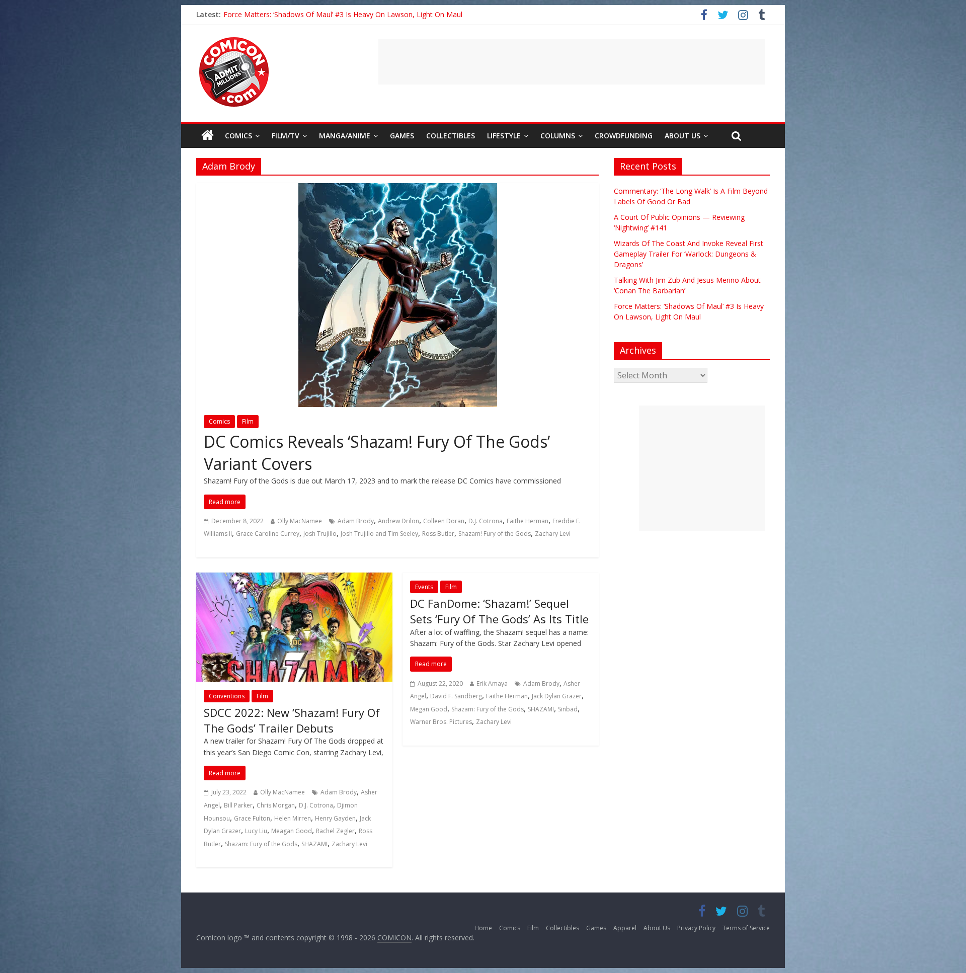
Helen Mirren (292, 818)
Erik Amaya (492, 683)
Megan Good (428, 709)
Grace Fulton (252, 818)
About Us (682, 135)
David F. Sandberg (456, 696)
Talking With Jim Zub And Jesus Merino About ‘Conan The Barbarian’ (333, 14)
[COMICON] (234, 40)
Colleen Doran (443, 521)
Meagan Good (291, 831)
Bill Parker (238, 805)
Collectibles (450, 135)
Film (248, 421)
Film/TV (285, 135)
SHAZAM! (314, 844)
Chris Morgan (276, 805)
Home (483, 928)
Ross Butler (438, 533)
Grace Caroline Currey (267, 533)
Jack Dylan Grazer (557, 696)
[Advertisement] (571, 62)
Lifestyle (504, 135)
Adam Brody (356, 521)
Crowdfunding (624, 135)
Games (402, 135)
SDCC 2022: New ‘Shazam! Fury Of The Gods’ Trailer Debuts (292, 720)
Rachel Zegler (335, 831)
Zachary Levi (553, 533)
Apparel (624, 928)
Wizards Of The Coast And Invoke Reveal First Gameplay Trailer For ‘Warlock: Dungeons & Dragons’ (688, 253)
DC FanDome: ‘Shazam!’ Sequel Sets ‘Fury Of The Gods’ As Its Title (499, 611)
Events (424, 587)
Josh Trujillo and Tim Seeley (379, 533)
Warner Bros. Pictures (441, 721)
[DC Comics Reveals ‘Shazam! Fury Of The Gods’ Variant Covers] (397, 189)
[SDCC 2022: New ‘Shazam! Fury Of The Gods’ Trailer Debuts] (294, 578)
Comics (238, 135)
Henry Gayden (335, 818)
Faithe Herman (527, 521)
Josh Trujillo (320, 533)
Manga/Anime (344, 135)
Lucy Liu (256, 831)
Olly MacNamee (299, 521)
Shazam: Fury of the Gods (261, 844)
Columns (557, 135)
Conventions (227, 696)
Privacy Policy (696, 928)
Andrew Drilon (398, 521)
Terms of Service (746, 928)
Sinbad (568, 709)
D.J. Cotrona (485, 521)
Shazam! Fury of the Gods (494, 533)
